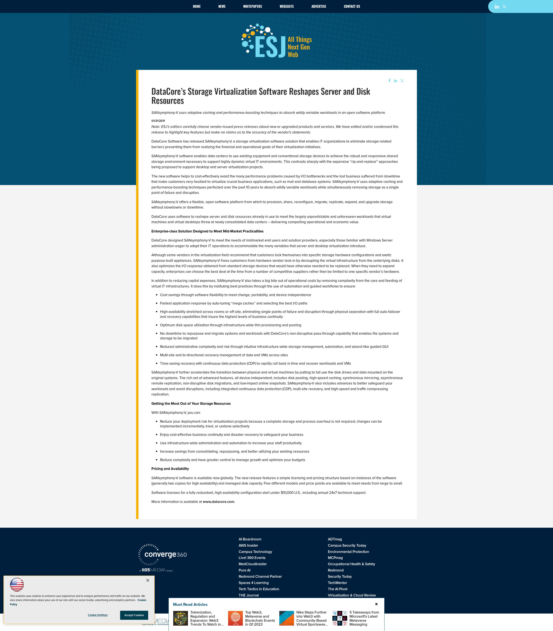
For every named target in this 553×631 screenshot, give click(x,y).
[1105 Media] (156, 570)
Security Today (340, 576)
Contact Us (352, 7)
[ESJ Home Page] (163, 7)
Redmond (336, 570)
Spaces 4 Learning (254, 582)
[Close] (148, 580)
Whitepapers (252, 7)
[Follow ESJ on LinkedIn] (497, 7)
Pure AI (244, 570)
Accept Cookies (134, 615)
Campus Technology (255, 551)
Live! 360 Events (252, 557)
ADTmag (335, 539)
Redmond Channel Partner (260, 576)
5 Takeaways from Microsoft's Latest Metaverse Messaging (364, 618)
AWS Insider (248, 545)
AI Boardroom (250, 539)
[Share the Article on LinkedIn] (394, 80)
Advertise (318, 7)
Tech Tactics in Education (259, 589)
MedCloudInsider (253, 564)
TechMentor (337, 582)
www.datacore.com (218, 501)
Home (197, 7)
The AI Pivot (337, 589)
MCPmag (335, 557)
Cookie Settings (98, 615)
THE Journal (249, 595)
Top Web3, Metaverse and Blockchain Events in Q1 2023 (260, 618)
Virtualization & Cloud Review (352, 595)
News (222, 7)
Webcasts (287, 7)
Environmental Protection (348, 551)
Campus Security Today (347, 545)
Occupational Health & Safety (351, 564)
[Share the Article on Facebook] (388, 80)
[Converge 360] (162, 555)
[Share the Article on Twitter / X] (401, 80)
